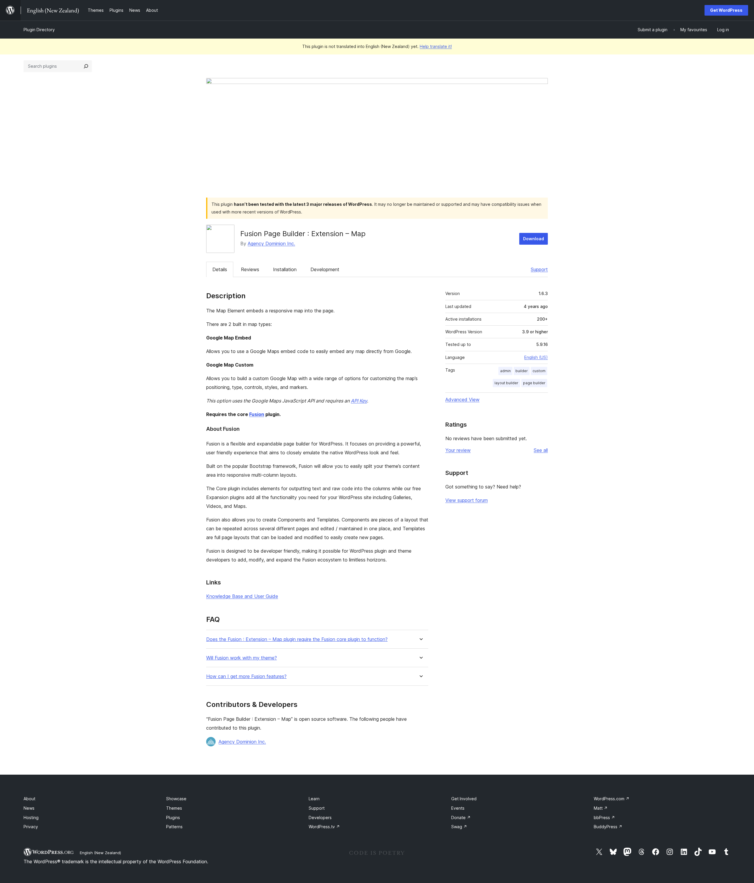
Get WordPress (726, 10)
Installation (285, 269)
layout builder (506, 383)
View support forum (466, 500)
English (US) (536, 357)
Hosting (31, 817)
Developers (320, 817)
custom (539, 371)
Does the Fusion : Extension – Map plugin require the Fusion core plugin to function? (297, 639)
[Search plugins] (86, 66)
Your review (458, 450)
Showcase (176, 798)
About (29, 798)
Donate (461, 817)
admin (505, 371)
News (29, 808)
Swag (459, 826)
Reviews (250, 269)
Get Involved (464, 798)
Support (539, 269)
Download (533, 238)
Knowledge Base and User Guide (242, 596)
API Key (359, 401)
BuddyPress (608, 826)
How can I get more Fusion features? (246, 676)
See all (541, 450)
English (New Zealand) (100, 852)
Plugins (173, 817)
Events (457, 808)
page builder (534, 383)
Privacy (31, 826)
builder (521, 371)
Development (324, 269)
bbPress (604, 817)
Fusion (256, 414)
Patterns (174, 826)
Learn (314, 798)
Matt (601, 808)
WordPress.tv (324, 826)
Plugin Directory (39, 29)
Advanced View (462, 399)
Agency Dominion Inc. (271, 243)
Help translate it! (436, 46)
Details (219, 269)
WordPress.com (611, 798)
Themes (174, 808)
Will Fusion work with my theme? (241, 658)
